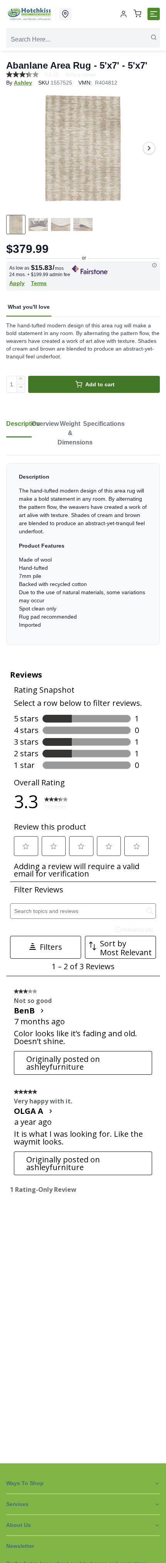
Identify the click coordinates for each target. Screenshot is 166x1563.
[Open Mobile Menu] (153, 14)
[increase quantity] (21, 380)
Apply (17, 283)
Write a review (80, 75)
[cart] (137, 14)
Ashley (23, 83)
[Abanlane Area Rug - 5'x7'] (83, 148)
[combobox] (83, 39)
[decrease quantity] (21, 388)
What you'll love (29, 307)
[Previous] (17, 148)
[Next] (149, 148)
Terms (39, 283)
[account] (123, 14)
